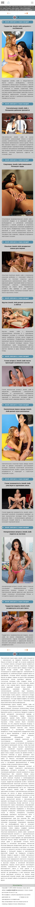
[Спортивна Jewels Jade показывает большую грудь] (17, 194)
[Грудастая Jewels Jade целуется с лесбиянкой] (17, 55)
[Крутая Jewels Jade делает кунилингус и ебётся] (17, 319)
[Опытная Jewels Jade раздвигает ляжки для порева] (17, 263)
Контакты (17, 885)
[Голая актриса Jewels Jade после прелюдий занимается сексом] (17, 377)
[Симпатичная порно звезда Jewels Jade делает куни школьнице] (17, 438)
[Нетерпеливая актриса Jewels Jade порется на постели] (17, 561)
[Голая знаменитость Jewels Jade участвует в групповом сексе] (17, 500)
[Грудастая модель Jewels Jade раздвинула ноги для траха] (17, 622)
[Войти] (8, 3)
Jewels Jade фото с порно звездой (17, 22)
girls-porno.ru (15, 897)
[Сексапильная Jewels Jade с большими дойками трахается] (17, 124)
